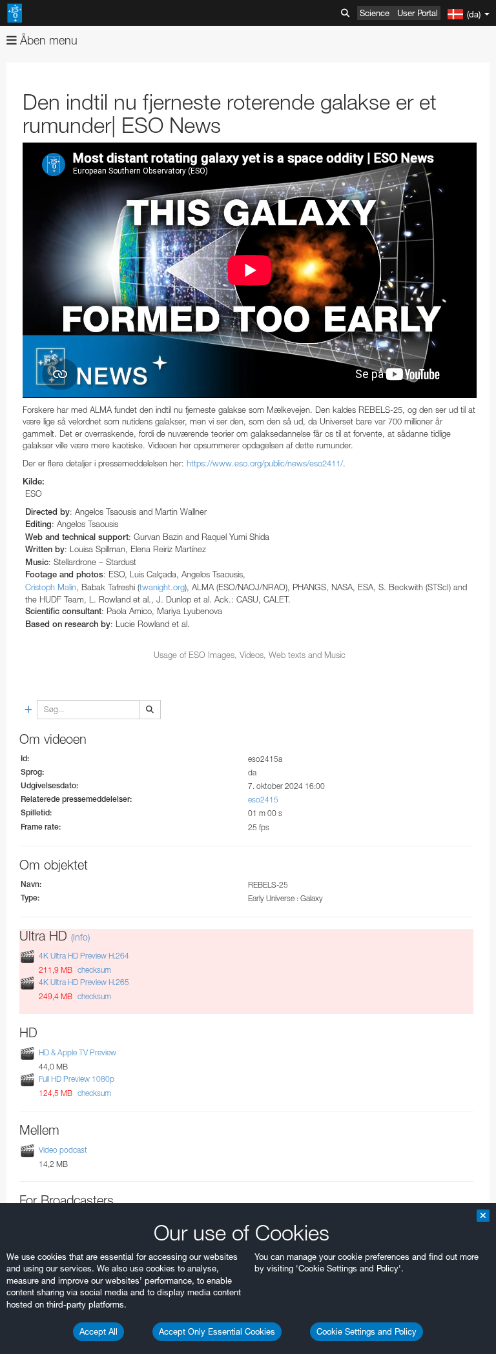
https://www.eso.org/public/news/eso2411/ (265, 463)
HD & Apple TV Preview (77, 1052)
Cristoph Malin (50, 587)
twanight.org (162, 587)
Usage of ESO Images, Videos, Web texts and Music (250, 655)
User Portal (417, 13)
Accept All (98, 1331)
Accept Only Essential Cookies (217, 1331)
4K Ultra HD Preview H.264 (84, 956)
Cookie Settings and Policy (366, 1331)
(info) (80, 936)
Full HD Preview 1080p (76, 1079)
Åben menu (47, 40)
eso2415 (263, 799)
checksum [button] (93, 970)
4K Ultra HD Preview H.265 (84, 982)
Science (374, 13)
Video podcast (63, 1150)
